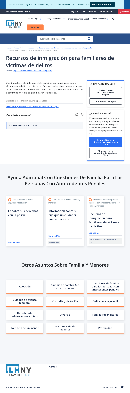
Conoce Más (14, 242)
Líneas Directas (89, 11)
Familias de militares (105, 314)
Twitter (121, 387)
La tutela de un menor (24, 328)
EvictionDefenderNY (102, 4)
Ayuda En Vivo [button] (106, 11)
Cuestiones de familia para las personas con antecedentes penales (66, 48)
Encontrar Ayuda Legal (78, 19)
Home (8, 48)
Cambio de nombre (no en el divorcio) (65, 286)
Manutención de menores (65, 328)
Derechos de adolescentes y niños (25, 314)
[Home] (14, 24)
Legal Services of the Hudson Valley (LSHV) (32, 71)
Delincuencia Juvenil (105, 301)
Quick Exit (124, 11)
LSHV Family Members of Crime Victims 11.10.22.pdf (32, 106)
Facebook (118, 387)
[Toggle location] (113, 18)
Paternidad (105, 328)
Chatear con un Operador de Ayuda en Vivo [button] (105, 153)
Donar (37, 27)
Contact (50, 366)
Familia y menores (29, 48)
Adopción (25, 286)
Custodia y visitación (65, 301)
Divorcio (65, 314)
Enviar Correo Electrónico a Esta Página (106, 92)
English (74, 11)
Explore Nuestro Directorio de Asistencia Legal (105, 142)
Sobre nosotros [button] (99, 19)
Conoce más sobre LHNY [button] (17, 11)
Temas (16, 48)
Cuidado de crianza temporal (25, 301)
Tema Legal (33, 19)
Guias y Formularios (53, 19)
